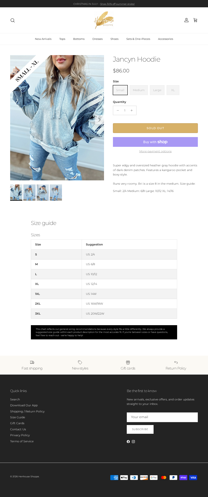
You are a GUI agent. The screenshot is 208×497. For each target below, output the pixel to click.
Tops (62, 38)
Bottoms (78, 38)
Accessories (165, 38)
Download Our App (24, 405)
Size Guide (17, 417)
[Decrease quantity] (116, 110)
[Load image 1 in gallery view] (57, 117)
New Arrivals (43, 38)
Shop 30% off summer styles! (117, 3)
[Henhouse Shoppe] (104, 20)
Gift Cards (17, 423)
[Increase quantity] (132, 110)
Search (15, 399)
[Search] (12, 20)
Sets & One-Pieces (138, 38)
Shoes (114, 38)
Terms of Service (22, 441)
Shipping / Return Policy (27, 411)
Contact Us (18, 429)
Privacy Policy (20, 435)
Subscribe (140, 429)
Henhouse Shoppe (28, 476)
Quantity (119, 102)
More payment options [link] (155, 151)
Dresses (97, 38)
